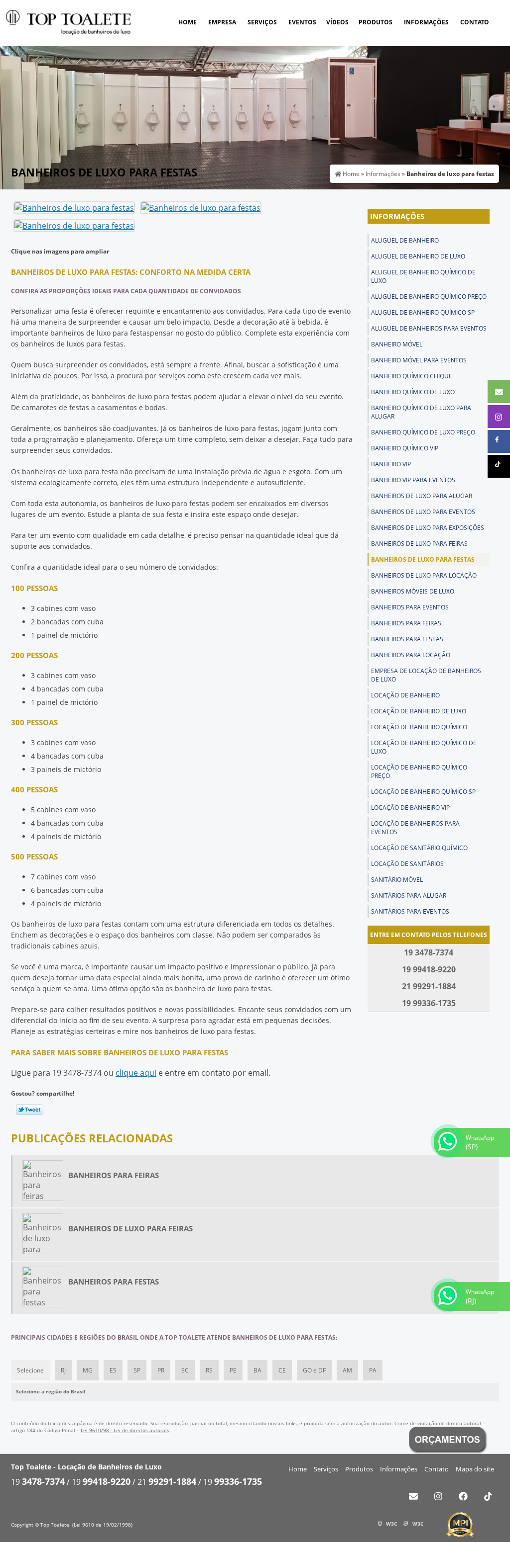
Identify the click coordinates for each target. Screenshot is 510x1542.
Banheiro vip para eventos (413, 480)
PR (160, 1370)
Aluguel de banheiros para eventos (429, 328)
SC (185, 1370)
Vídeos (337, 22)
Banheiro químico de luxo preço (423, 432)
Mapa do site (475, 1468)
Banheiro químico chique (411, 376)
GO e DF (314, 1370)
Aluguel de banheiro (405, 240)
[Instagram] (438, 1496)
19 (38, 1481)
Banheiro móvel (396, 344)
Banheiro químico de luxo (413, 392)
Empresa (222, 22)
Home (187, 22)
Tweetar (29, 1109)
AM (347, 1370)
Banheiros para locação (410, 655)
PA (373, 1370)
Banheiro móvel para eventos (419, 360)
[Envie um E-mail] (413, 1496)
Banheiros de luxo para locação (424, 575)
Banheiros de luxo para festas (423, 559)
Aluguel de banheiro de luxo (418, 256)
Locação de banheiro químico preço (419, 771)
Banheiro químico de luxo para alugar (421, 412)
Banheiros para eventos (410, 607)
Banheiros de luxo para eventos (423, 512)
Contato (474, 22)
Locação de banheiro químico (419, 727)
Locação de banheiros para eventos (415, 827)
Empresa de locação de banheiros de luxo (426, 675)
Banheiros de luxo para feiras (419, 543)
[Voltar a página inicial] (68, 21)
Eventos (302, 22)
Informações (426, 22)
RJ (63, 1370)
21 (166, 1481)
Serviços (262, 22)
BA (257, 1370)
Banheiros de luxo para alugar (421, 496)
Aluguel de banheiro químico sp (423, 312)
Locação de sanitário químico (419, 848)
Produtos (375, 22)
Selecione (30, 1370)
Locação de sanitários (407, 863)
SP (136, 1370)
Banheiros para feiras (406, 623)
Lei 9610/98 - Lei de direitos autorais (125, 1430)
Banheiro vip (391, 464)
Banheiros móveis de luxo (412, 591)
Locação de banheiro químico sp (423, 791)
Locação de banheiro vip (410, 807)
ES (113, 1370)
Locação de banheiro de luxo (418, 711)
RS (209, 1370)
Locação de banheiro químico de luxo (424, 747)
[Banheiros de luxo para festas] (74, 207)
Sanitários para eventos (410, 911)
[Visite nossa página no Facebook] (463, 1496)
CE (282, 1370)
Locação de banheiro (405, 695)
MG (88, 1370)
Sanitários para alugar (408, 895)
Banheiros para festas (407, 639)
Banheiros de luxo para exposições (427, 527)
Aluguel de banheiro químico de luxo (423, 276)
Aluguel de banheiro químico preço (429, 296)
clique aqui (136, 1072)
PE (233, 1370)
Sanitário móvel (397, 879)
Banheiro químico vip (404, 448)
